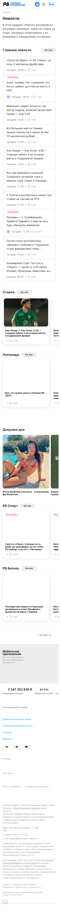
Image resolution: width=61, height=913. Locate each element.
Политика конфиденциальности (18, 726)
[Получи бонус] (37, 4)
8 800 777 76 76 (20, 834)
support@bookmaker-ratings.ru (23, 838)
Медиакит (7, 739)
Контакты (7, 732)
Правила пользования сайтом (17, 719)
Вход (51, 4)
